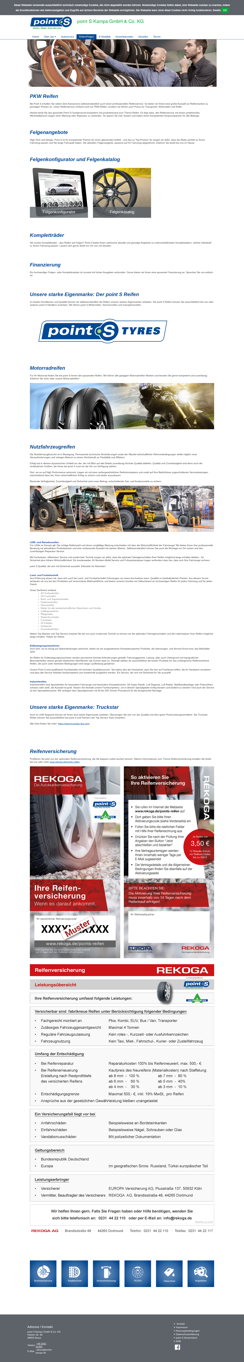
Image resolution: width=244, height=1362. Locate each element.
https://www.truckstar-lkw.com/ (74, 723)
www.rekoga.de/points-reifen (65, 762)
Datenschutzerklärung (187, 1334)
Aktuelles (143, 36)
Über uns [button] (49, 36)
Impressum (182, 1327)
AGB (178, 1341)
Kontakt (181, 1323)
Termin (157, 36)
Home (35, 36)
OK (225, 10)
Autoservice (67, 36)
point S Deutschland (186, 1337)
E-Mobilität (104, 36)
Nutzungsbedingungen (188, 1330)
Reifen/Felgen (86, 36)
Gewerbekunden (124, 36)
